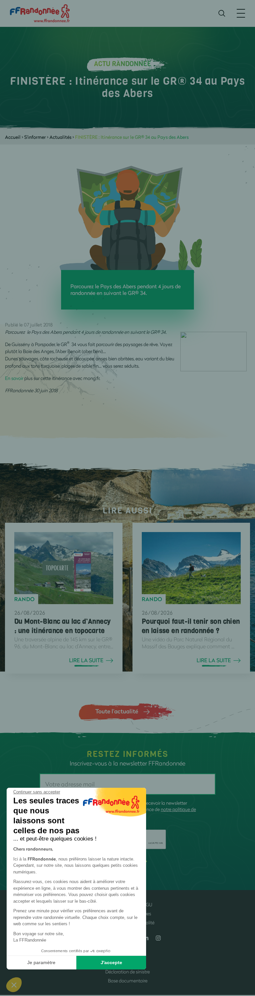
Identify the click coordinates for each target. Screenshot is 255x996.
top (243, 951)
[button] (14, 985)
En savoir (14, 378)
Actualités (60, 137)
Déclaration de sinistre (127, 971)
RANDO (24, 599)
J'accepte (111, 962)
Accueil (13, 137)
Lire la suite (86, 660)
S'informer (35, 137)
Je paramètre (41, 962)
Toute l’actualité (116, 711)
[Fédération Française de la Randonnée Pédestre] (40, 13)
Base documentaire (127, 980)
